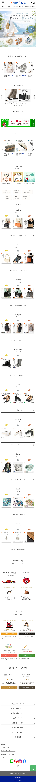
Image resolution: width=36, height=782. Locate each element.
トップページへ (5, 757)
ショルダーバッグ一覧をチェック (18, 270)
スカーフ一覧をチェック (18, 514)
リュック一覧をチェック (18, 340)
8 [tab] (22, 48)
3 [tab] (16, 48)
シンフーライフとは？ (18, 732)
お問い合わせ (18, 718)
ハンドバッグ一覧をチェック (18, 235)
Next (34, 30)
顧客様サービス (18, 723)
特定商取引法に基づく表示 (7, 754)
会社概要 (18, 737)
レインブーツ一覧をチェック (18, 375)
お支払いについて (18, 704)
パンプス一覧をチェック (18, 410)
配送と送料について (18, 708)
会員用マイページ (18, 727)
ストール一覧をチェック (18, 479)
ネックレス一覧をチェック (18, 549)
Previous (2, 30)
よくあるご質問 (5, 747)
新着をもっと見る (18, 111)
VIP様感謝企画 (17, 197)
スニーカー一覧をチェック (18, 445)
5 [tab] (18, 48)
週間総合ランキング (25, 197)
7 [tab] (21, 48)
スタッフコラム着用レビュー (27, 191)
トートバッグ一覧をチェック (18, 305)
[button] (2, 70)
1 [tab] (13, 48)
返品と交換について (18, 713)
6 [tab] (19, 48)
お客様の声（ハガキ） (16, 191)
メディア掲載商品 (8, 197)
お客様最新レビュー (6, 191)
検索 (31, 2)
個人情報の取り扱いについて (8, 751)
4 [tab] (17, 48)
